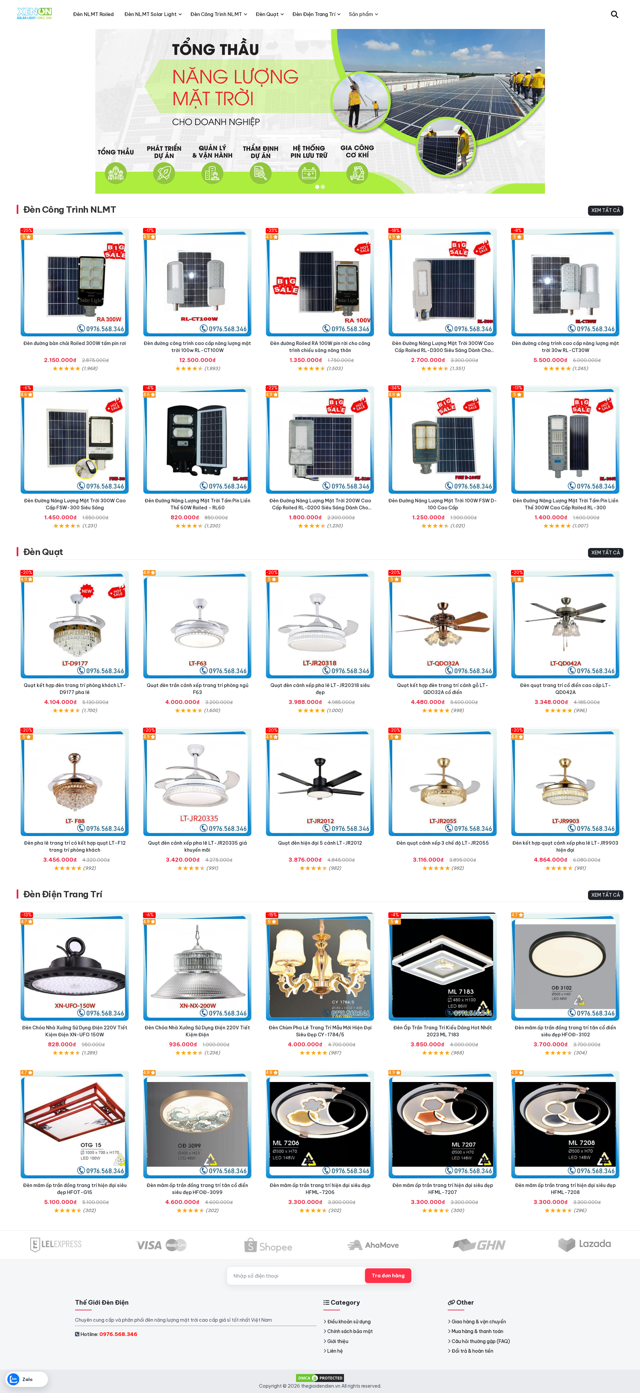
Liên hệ (335, 1351)
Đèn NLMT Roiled (93, 14)
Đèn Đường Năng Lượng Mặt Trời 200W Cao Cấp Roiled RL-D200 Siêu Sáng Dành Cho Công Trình (320, 508)
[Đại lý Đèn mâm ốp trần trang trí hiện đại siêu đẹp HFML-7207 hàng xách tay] (443, 1124)
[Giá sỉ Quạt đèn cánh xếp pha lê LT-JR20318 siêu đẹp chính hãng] (320, 624)
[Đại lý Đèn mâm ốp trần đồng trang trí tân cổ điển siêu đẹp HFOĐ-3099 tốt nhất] (197, 1124)
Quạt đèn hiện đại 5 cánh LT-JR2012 (320, 843)
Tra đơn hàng (388, 1276)
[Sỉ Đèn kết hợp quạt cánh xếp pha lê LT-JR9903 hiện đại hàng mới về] (565, 782)
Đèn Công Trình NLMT (69, 209)
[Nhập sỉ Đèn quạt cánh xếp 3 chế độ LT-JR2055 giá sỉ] (443, 782)
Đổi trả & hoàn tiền (472, 1351)
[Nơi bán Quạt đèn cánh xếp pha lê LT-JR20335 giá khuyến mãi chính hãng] (197, 782)
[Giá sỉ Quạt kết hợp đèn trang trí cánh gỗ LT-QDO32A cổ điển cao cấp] (443, 624)
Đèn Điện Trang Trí (62, 894)
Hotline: (108, 1334)
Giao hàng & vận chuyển (479, 1322)
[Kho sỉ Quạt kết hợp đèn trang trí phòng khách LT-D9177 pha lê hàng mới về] (75, 624)
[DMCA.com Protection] (320, 1378)
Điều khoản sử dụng (349, 1322)
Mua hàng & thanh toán (477, 1331)
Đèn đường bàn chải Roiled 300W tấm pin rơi (74, 343)
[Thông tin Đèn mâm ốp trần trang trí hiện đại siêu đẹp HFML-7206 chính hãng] (320, 1124)
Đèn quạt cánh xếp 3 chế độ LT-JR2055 (442, 843)
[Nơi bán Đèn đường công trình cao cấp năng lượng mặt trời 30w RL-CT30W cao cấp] (565, 282)
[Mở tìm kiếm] (614, 14)
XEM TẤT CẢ (605, 210)
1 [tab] (317, 187)
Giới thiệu (337, 1341)
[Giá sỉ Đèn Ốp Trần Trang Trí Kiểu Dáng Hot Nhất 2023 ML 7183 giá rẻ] (443, 967)
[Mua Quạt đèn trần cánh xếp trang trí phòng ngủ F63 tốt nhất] (197, 624)
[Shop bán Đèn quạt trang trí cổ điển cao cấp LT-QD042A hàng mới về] (565, 624)
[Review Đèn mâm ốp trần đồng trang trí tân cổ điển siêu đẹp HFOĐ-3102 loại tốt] (565, 967)
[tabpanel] (320, 111)
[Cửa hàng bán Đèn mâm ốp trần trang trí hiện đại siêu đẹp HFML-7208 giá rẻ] (565, 1124)
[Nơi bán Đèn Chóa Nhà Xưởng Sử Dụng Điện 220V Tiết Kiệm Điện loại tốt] (197, 967)
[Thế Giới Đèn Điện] (34, 14)
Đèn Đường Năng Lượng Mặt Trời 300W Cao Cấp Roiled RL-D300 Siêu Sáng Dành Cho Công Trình (443, 350)
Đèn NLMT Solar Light (150, 14)
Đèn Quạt (43, 551)
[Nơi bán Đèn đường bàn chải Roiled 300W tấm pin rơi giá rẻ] (75, 282)
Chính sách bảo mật (350, 1331)
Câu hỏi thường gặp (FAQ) (481, 1341)
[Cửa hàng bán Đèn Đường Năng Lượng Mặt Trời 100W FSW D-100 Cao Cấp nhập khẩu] (443, 440)
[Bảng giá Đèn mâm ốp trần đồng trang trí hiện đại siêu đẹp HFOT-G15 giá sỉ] (75, 1124)
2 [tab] (323, 187)
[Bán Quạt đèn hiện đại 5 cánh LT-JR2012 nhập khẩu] (320, 782)
